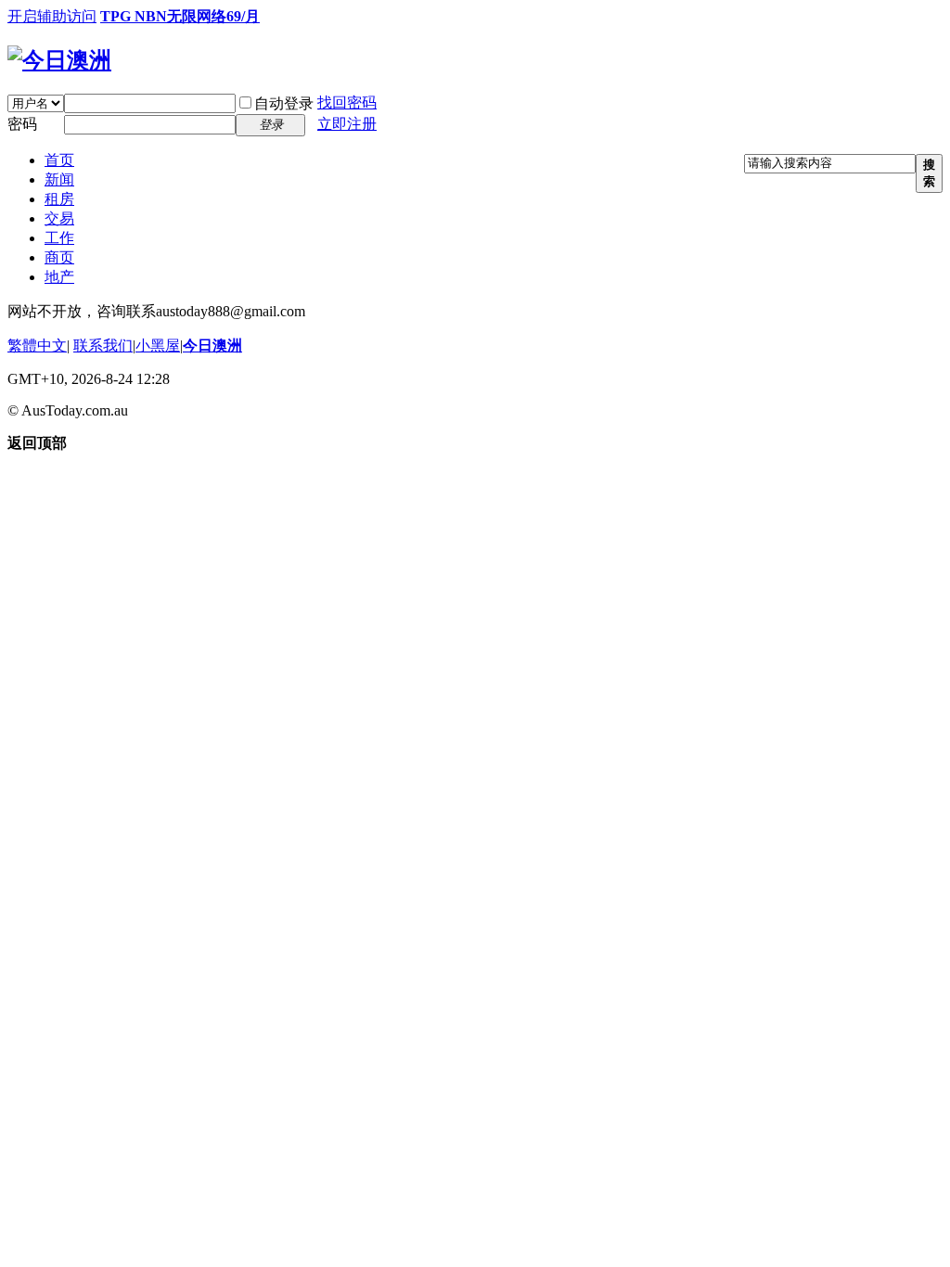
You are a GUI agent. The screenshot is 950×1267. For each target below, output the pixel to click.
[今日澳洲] (59, 60)
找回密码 (347, 102)
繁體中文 (37, 345)
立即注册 (347, 124)
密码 (22, 124)
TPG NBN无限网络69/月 (180, 16)
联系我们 (103, 345)
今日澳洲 (212, 345)
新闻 (59, 179)
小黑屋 (157, 345)
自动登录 (284, 103)
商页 (59, 257)
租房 (59, 199)
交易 (59, 218)
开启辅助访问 (51, 16)
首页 (59, 160)
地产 (59, 277)
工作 (59, 238)
